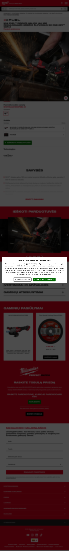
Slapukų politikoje (43, 270)
